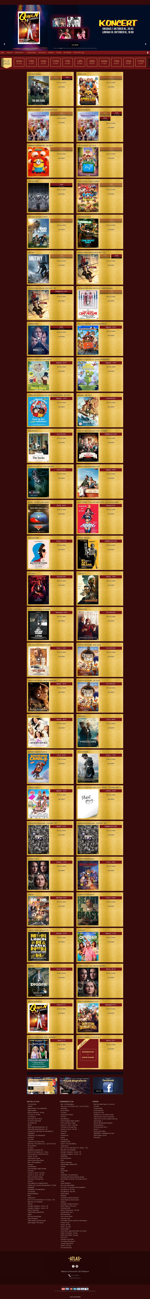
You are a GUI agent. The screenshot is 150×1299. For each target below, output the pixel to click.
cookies (85, 1287)
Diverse (96, 1129)
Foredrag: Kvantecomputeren (70, 1198)
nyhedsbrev (65, 1287)
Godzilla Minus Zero (67, 1212)
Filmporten (97, 1137)
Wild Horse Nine (65, 1214)
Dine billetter (67, 52)
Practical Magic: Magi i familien (37, 1168)
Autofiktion (31, 1137)
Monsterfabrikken (33, 1193)
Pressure (30, 1164)
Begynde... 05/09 (111, 327)
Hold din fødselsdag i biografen (103, 1123)
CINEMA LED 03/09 (111, 541)
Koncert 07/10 (61, 1005)
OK (31, 1088)
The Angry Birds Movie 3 (68, 1241)
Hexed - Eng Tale (66, 1227)
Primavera (31, 1171)
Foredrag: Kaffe (65, 1208)
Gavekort (51, 52)
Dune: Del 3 (64, 1237)
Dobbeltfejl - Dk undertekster (36, 1189)
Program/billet (31, 52)
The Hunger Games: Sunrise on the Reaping (74, 1220)
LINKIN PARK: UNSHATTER (36, 1212)
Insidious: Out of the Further (36, 1141)
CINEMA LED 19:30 (61, 292)
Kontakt (58, 52)
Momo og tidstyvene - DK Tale (70, 1210)
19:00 (61, 185)
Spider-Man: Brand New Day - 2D (37, 1127)
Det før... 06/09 (61, 505)
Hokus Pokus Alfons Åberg (36, 1160)
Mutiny (30, 1125)
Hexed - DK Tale (65, 1225)
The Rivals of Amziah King (35, 1179)
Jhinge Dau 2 (32, 1198)
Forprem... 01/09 (61, 541)
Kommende (42, 52)
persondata (79, 1287)
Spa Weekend (32, 1166)
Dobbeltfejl (31, 1187)
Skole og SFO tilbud (100, 1131)
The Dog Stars (32, 1104)
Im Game (30, 1148)
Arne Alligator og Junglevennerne (38, 1183)
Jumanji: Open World (67, 1243)
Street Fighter (65, 1193)
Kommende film (98, 1110)
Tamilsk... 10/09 (111, 577)
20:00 (61, 327)
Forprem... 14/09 (61, 862)
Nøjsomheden (32, 1110)
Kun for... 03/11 (110, 1040)
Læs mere (75, 45)
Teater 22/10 (61, 1040)
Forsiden (96, 1106)
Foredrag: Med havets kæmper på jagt (72, 1177)
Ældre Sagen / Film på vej (35, 1223)
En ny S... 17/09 (110, 755)
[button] (4, 44)
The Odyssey (32, 1117)
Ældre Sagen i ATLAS (100, 1135)
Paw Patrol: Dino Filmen (35, 1119)
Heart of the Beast (33, 1210)
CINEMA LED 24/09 (111, 826)
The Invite (31, 1139)
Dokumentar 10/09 (61, 612)
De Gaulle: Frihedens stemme (69, 1204)
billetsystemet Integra (79, 1291)
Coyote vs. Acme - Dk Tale (36, 1175)
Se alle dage (61, 82)
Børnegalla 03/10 (111, 1005)
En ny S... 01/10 (61, 969)
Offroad (30, 1204)
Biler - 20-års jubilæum (34, 1162)
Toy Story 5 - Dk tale (34, 1114)
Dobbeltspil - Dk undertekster (36, 1135)
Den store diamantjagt (34, 1216)
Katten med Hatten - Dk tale (69, 1233)
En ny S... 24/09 (110, 898)
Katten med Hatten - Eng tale (69, 1235)
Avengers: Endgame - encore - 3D (38, 1208)
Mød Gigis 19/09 (61, 898)
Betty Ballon (64, 1171)
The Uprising (31, 1191)
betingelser (72, 1287)
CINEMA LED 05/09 (111, 434)
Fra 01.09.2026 (61, 434)
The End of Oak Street (34, 1121)
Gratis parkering (98, 1125)
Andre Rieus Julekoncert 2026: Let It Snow (73, 1231)
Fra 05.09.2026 (110, 398)
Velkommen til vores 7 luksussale (104, 1117)
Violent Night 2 (65, 1229)
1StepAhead (91, 1291)
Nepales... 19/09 (61, 791)
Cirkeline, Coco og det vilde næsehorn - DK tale (42, 1185)
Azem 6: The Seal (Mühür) (68, 1144)
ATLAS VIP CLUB (79, 52)
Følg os (98, 1091)
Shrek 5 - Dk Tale (66, 1245)
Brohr (29, 1195)
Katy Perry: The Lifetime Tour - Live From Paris (42, 1144)
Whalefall (63, 1195)
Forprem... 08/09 (61, 719)
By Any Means (32, 1146)
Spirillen (30, 1106)
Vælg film (9, 52)
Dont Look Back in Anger (35, 1177)
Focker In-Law (65, 1223)
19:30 (67, 78)
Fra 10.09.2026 (110, 612)
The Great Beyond (66, 1247)
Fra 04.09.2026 (61, 577)
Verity (62, 1173)
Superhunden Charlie (34, 1158)
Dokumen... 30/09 (61, 933)
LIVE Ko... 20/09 (111, 791)
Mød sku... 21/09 (111, 933)
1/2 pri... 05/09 (61, 755)
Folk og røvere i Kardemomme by (38, 1154)
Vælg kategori (19, 52)
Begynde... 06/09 (61, 363)
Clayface (63, 1202)
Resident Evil (64, 1135)
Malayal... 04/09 (111, 470)
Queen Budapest (33, 1218)
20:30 (105, 118)
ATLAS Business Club (100, 1127)
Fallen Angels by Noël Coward (37, 1220)
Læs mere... (67, 1091)
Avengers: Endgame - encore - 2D (38, 1206)
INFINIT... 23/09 (61, 826)
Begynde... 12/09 (111, 363)
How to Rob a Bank (66, 1216)
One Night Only (32, 1123)
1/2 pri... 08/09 (110, 719)
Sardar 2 (30, 1181)
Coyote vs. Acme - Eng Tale (36, 1173)
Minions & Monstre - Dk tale (36, 1112)
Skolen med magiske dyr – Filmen (38, 1152)
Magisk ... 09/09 (61, 684)
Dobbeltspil (31, 1133)
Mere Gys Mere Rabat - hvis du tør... (104, 1104)
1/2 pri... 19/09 (110, 862)
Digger (30, 1214)
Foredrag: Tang (65, 1218)
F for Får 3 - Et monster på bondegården (73, 1187)
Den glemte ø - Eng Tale (68, 1191)
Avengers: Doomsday (67, 1239)
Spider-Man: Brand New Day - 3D (37, 1129)
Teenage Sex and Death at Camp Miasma (40, 1131)
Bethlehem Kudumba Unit (35, 1150)
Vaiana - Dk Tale (32, 1156)
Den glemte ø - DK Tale (68, 1189)
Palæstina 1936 (65, 1141)
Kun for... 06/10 (110, 969)
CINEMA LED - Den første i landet (104, 1114)
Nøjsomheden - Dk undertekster (37, 1108)
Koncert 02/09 (110, 505)
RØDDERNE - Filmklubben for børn (104, 1133)
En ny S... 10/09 (61, 648)
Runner (63, 1137)
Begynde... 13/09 (61, 398)
